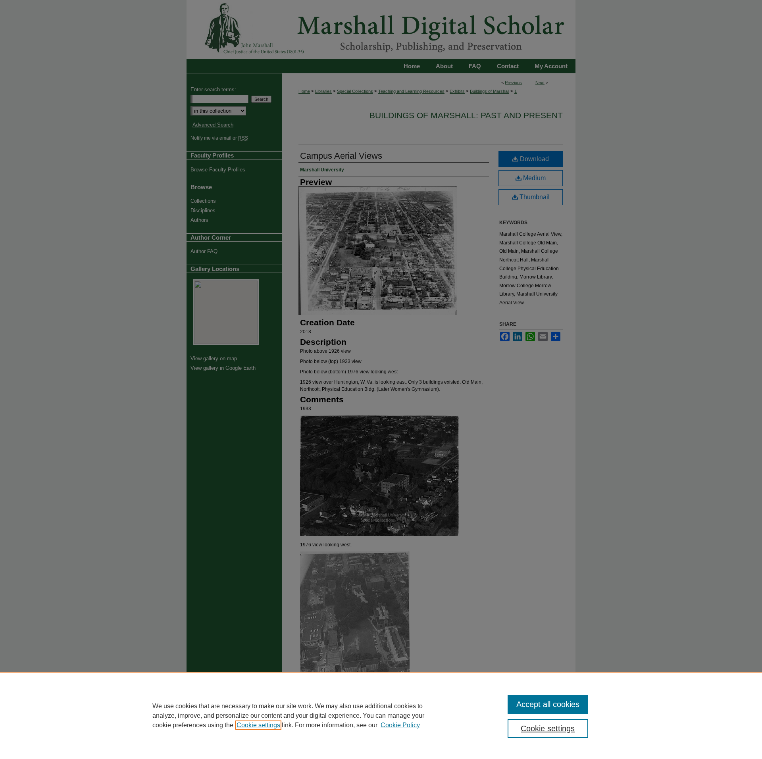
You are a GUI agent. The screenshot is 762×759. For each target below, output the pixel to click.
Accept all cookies (547, 704)
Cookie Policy (400, 725)
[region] (381, 715)
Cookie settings (258, 725)
